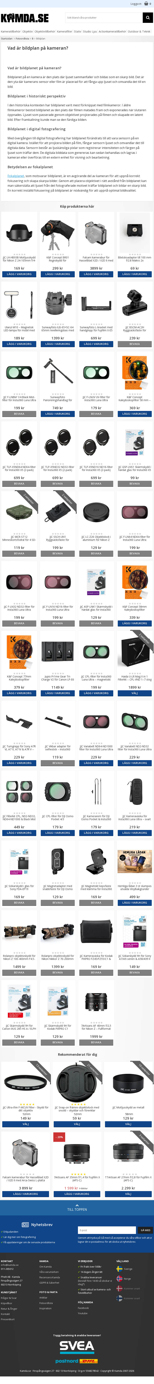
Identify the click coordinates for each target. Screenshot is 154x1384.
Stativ (77, 31)
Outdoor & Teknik (139, 31)
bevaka (135, 344)
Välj (135, 693)
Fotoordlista (22, 38)
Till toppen (77, 1209)
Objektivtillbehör (45, 31)
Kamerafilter (64, 31)
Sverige (128, 1269)
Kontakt (5, 1314)
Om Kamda (45, 1266)
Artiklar (43, 1297)
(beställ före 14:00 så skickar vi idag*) (95, 1282)
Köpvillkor (6, 1303)
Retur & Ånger (9, 1308)
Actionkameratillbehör (112, 31)
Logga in (136, 3)
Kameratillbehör (10, 31)
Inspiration (45, 1308)
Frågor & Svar (9, 1298)
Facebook (83, 1308)
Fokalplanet (16, 176)
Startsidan (6, 38)
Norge (127, 1278)
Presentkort (7, 1319)
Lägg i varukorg (19, 274)
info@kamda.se (10, 1265)
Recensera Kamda (49, 1277)
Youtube (83, 1313)
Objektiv (27, 31)
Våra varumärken (49, 1272)
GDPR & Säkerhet (49, 1282)
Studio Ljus (90, 31)
